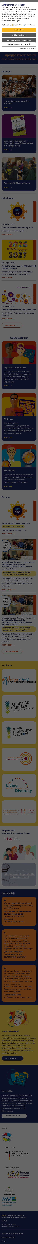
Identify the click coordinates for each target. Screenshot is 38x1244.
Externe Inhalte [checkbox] (30, 25)
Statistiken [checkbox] (18, 25)
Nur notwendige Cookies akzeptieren (19, 40)
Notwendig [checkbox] (7, 25)
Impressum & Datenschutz (27, 49)
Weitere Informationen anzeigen (18, 44)
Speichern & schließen (19, 35)
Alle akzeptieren (19, 30)
